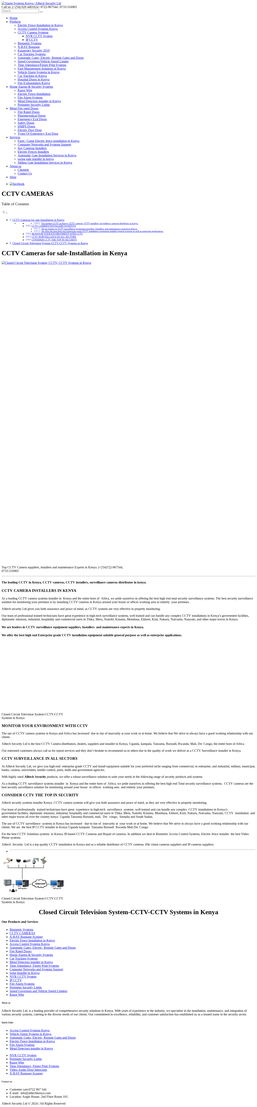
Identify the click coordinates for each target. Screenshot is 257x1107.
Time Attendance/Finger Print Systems (42, 65)
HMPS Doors (26, 126)
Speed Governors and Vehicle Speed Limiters (38, 991)
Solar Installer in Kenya (25, 973)
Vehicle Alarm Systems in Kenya (38, 72)
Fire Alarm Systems (30, 97)
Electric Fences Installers (33, 151)
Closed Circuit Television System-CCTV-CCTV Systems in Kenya (50, 243)
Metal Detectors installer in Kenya (39, 101)
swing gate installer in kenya (36, 159)
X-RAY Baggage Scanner (26, 936)
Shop (13, 177)
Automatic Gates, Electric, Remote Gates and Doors (51, 57)
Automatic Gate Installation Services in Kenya (47, 155)
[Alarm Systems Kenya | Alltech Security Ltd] (31, 3)
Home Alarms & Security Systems (31, 86)
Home (13, 18)
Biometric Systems (29, 43)
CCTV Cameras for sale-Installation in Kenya (38, 220)
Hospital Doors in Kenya (33, 79)
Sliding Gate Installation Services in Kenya (45, 162)
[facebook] (17, 184)
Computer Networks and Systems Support (44, 144)
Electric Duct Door (30, 130)
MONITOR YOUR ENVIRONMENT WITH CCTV (57, 234)
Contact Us (25, 173)
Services (15, 137)
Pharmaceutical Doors (32, 115)
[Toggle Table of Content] (5, 213)
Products (15, 21)
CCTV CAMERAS (22, 933)
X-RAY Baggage (29, 47)
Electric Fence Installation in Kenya (40, 25)
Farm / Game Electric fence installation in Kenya (48, 141)
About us (15, 166)
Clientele (23, 170)
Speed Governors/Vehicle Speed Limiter (43, 61)
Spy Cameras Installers (32, 148)
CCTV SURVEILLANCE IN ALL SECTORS (54, 237)
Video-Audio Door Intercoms (28, 1069)
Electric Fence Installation (34, 94)
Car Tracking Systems (32, 54)
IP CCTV (32, 39)
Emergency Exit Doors (32, 119)
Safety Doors (26, 123)
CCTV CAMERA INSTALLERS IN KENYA (54, 226)
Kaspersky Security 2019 (34, 50)
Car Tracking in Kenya (32, 76)
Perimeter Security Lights (34, 104)
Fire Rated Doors (29, 112)
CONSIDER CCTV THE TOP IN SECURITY (54, 240)
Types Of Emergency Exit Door (38, 133)
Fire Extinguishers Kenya (34, 83)
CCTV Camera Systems (33, 32)
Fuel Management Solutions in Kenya (42, 68)
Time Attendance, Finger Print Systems (34, 965)
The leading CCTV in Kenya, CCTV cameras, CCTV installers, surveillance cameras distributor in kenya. (89, 223)
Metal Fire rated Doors (24, 108)
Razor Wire (25, 90)
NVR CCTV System (39, 36)
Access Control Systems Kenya (38, 29)
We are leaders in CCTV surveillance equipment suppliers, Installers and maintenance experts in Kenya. (89, 229)
